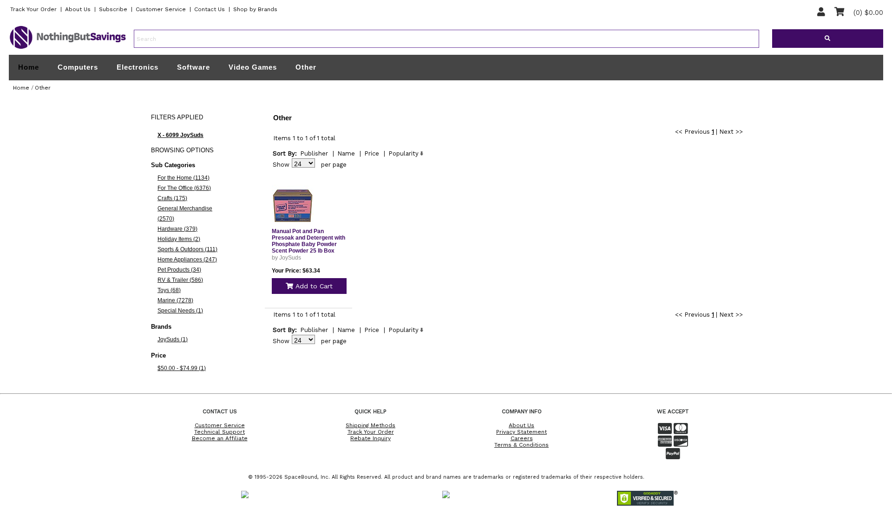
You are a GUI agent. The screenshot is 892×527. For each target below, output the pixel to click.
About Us (78, 9)
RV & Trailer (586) (180, 280)
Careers (522, 438)
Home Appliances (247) (187, 259)
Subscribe (113, 9)
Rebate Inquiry (370, 438)
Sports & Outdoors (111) (187, 249)
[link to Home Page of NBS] (68, 48)
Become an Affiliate (220, 438)
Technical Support (219, 432)
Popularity (403, 153)
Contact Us (209, 9)
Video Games (253, 67)
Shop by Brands (255, 9)
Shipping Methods (370, 425)
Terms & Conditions (521, 445)
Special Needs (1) (180, 310)
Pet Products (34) (179, 270)
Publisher (314, 153)
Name (346, 153)
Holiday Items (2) (178, 239)
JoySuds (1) (172, 339)
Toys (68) (169, 290)
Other (305, 67)
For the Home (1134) (183, 178)
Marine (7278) (175, 300)
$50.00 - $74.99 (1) (181, 368)
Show (281, 164)
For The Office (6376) (184, 188)
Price (371, 153)
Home (28, 67)
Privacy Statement (521, 432)
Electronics (137, 67)
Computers (78, 67)
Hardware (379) (177, 229)
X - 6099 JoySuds (180, 135)
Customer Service (161, 9)
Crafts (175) (172, 198)
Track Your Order (33, 9)
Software (193, 67)
